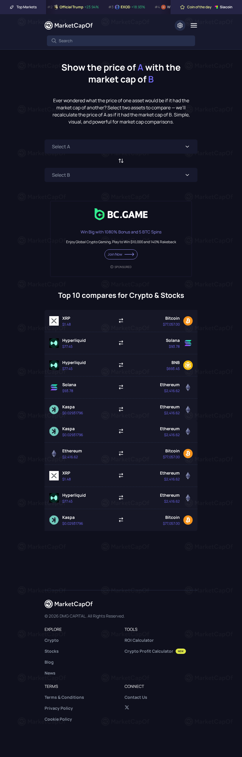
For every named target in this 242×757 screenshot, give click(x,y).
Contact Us (136, 697)
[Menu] (193, 25)
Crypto (52, 640)
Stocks (52, 651)
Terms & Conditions (64, 697)
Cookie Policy (58, 719)
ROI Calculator (139, 640)
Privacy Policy (59, 708)
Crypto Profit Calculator (154, 651)
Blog (49, 662)
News (50, 673)
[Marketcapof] (69, 25)
